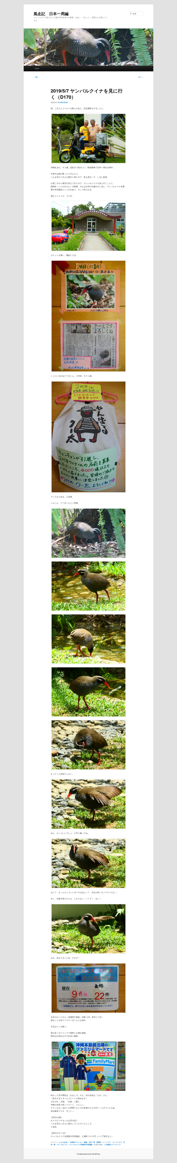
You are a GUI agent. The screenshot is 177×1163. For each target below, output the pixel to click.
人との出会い (64, 1142)
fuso (100, 1144)
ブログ (36, 68)
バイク (108, 1142)
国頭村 (99, 1142)
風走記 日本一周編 (51, 13)
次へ (140, 77)
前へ (36, 77)
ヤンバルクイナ (62, 1144)
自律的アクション (76, 1142)
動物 (85, 1142)
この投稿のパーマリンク (112, 1144)
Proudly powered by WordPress (88, 1154)
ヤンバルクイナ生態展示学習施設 (81, 1144)
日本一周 (92, 1142)
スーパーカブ (117, 1142)
